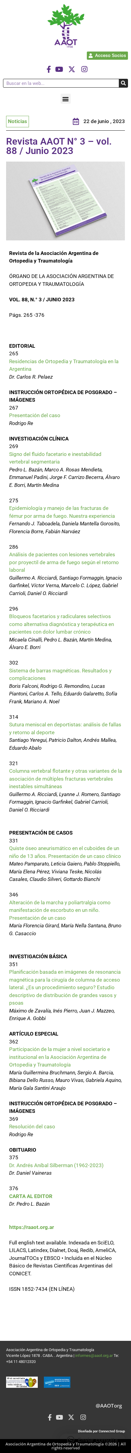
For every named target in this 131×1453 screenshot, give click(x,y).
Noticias (17, 121)
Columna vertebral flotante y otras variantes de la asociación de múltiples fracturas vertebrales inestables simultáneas (65, 778)
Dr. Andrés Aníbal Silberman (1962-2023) (56, 1165)
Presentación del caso (34, 415)
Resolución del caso (32, 1126)
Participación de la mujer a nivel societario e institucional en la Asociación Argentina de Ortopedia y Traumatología (59, 1057)
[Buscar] (123, 83)
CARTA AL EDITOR (30, 1196)
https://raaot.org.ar (31, 1227)
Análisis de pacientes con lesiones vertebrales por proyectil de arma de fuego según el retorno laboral (64, 562)
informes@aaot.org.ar (94, 1355)
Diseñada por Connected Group (101, 1431)
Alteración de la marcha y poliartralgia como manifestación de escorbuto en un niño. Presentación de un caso (60, 910)
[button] (66, 99)
